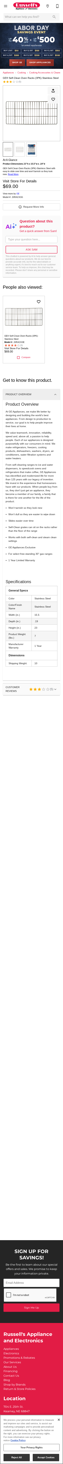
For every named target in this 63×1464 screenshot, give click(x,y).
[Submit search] (54, 17)
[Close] (59, 1420)
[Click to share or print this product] (53, 90)
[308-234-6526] (57, 6)
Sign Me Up (31, 1308)
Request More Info (33, 206)
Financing (11, 1371)
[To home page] (26, 6)
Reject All (16, 1457)
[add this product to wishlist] (53, 99)
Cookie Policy (18, 1440)
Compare (26, 357)
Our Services (12, 1362)
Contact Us (11, 1376)
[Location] (47, 6)
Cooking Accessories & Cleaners (45, 72)
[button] (5, 6)
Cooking (22, 72)
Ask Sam (31, 249)
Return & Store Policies (20, 1389)
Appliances (8, 72)
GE (17, 193)
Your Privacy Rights (31, 1447)
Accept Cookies (46, 1457)
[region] (31, 1439)
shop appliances (40, 62)
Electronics (11, 1353)
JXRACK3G (17, 197)
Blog (7, 1380)
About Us (10, 1367)
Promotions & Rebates (19, 1358)
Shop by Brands (15, 1384)
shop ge (17, 62)
